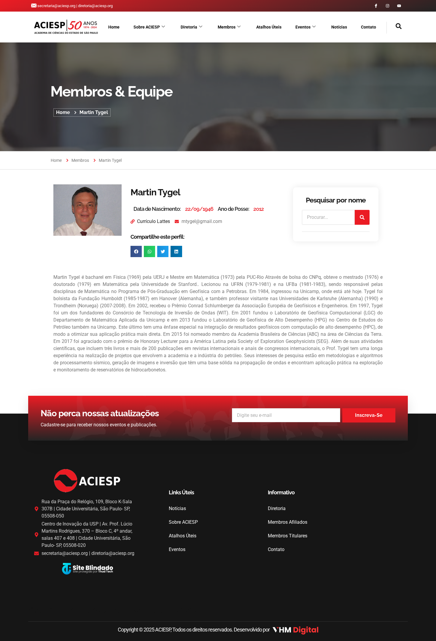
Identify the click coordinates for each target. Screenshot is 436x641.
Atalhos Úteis (268, 27)
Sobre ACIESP (146, 27)
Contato (368, 27)
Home (114, 27)
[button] (394, 28)
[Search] (362, 217)
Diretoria (189, 27)
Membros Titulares (287, 536)
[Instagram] (387, 6)
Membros (226, 27)
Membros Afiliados (287, 522)
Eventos (303, 27)
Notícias (339, 27)
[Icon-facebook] (376, 6)
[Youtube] (399, 6)
